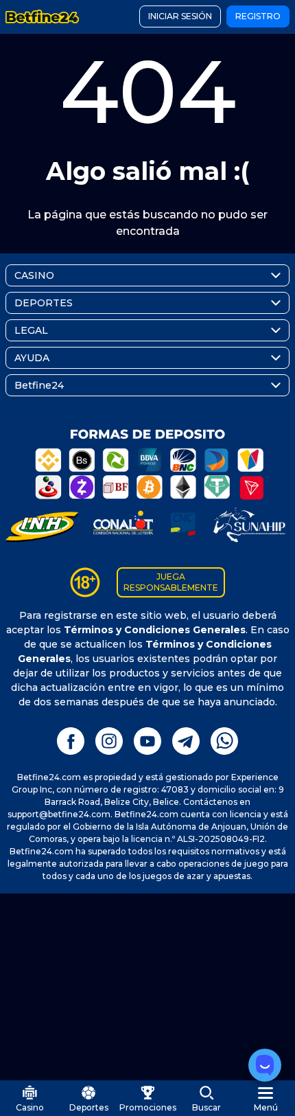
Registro (258, 16)
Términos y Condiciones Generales (155, 630)
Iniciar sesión (180, 16)
